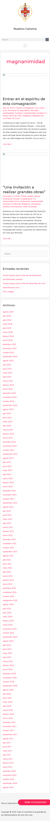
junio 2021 (7, 564)
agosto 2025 (8, 360)
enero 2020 (7, 625)
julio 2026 (7, 316)
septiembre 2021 (10, 551)
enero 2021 (7, 584)
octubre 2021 (8, 547)
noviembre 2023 (10, 446)
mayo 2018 (7, 702)
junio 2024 (7, 417)
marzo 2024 (8, 430)
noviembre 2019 (10, 629)
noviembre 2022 (10, 495)
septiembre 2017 (10, 734)
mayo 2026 (7, 324)
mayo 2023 (7, 470)
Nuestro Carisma (25, 28)
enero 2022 (7, 535)
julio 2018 (7, 694)
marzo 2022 (8, 527)
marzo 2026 (8, 332)
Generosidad (8, 201)
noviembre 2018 (10, 678)
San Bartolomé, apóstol (12, 279)
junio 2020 (7, 612)
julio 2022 (7, 511)
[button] (25, 46)
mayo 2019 (7, 653)
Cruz (37, 108)
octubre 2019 (8, 633)
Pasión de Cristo (15, 116)
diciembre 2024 (9, 393)
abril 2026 (7, 328)
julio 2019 (7, 645)
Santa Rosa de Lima (11, 287)
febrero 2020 (8, 621)
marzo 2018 (8, 710)
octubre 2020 (8, 596)
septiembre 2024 (10, 405)
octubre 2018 (8, 681)
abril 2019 (7, 657)
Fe (34, 199)
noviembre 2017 (10, 726)
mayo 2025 (7, 373)
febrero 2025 (8, 385)
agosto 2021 (8, 556)
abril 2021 (7, 572)
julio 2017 (7, 743)
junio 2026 (7, 320)
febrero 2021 (8, 580)
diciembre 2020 (9, 588)
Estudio (16, 199)
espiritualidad (8, 113)
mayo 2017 (7, 751)
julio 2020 (7, 608)
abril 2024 (7, 425)
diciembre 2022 (9, 490)
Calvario (19, 108)
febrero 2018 (8, 714)
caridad (30, 196)
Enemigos (34, 110)
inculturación (25, 201)
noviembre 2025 (10, 348)
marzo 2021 (8, 576)
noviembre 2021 (10, 543)
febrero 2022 (8, 531)
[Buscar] (47, 39)
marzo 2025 (8, 381)
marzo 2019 (8, 661)
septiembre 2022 (10, 503)
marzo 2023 (8, 478)
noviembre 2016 (10, 775)
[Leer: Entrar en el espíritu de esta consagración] (25, 83)
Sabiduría (36, 116)
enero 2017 (7, 767)
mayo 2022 (7, 519)
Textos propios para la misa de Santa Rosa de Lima (24, 283)
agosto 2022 (8, 507)
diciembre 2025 (9, 344)
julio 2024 (7, 413)
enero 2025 (7, 389)
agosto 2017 (8, 738)
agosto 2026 (8, 312)
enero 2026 (7, 340)
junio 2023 (7, 466)
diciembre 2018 (9, 673)
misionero (7, 204)
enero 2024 (7, 438)
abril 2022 (7, 523)
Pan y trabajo (8, 291)
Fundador (19, 113)
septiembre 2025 (10, 356)
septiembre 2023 (10, 454)
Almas (23, 196)
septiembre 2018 (10, 686)
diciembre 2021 (9, 539)
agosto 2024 (8, 409)
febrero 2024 (8, 434)
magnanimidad (29, 113)
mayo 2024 (7, 421)
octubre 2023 (8, 450)
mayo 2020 (7, 616)
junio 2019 (7, 649)
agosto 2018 (8, 690)
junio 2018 (7, 698)
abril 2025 (7, 377)
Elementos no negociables (18, 110)
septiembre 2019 (10, 637)
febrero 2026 (8, 336)
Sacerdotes (36, 204)
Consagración (28, 108)
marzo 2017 (8, 759)
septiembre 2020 (10, 600)
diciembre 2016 (9, 771)
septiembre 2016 (10, 783)
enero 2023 (7, 486)
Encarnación (7, 199)
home (16, 201)
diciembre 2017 (9, 722)
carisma (37, 196)
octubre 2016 (8, 779)
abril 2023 (7, 474)
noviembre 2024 (10, 397)
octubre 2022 (8, 499)
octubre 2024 (8, 401)
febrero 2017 (8, 763)
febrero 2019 (8, 665)
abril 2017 (7, 755)
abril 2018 (7, 706)
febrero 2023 (8, 482)
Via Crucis (16, 118)
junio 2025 (7, 369)
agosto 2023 (8, 458)
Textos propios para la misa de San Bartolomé (22, 275)
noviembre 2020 (10, 592)
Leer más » (7, 144)
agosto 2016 (8, 787)
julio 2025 (7, 365)
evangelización (26, 199)
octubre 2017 (8, 730)
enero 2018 (7, 718)
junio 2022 (7, 515)
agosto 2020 (8, 604)
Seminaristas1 (16, 206)
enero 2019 (7, 669)
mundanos (40, 113)
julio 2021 (7, 560)
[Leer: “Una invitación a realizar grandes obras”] (25, 167)
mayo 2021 (7, 568)
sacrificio (6, 206)
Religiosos (27, 116)
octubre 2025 (8, 352)
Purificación (16, 204)
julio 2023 (7, 462)
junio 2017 (7, 746)
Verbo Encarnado (30, 206)
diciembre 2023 (9, 442)
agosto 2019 (8, 641)
